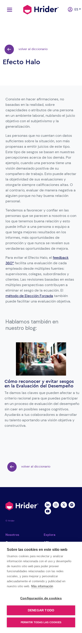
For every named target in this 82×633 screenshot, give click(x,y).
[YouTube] (48, 511)
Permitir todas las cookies (41, 622)
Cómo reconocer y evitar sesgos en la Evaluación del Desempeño (39, 383)
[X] (64, 505)
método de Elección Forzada (29, 295)
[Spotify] (72, 505)
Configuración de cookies (41, 598)
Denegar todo (41, 610)
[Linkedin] (48, 505)
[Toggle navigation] (8, 10)
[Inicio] (41, 9)
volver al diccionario (33, 49)
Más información (42, 586)
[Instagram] (56, 505)
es (75, 9)
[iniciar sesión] (68, 9)
